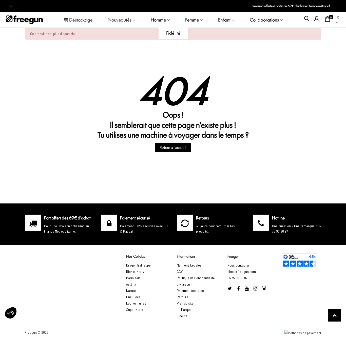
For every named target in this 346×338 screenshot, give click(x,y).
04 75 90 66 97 (237, 278)
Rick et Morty (135, 271)
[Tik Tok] (264, 288)
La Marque (184, 309)
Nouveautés (119, 19)
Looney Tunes (136, 303)
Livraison (183, 284)
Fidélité (173, 32)
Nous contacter (238, 265)
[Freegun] (24, 19)
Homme (158, 19)
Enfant (224, 19)
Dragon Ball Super (139, 265)
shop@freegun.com (241, 271)
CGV (180, 271)
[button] (11, 313)
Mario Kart (133, 278)
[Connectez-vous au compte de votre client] (317, 19)
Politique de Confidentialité (196, 278)
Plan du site (185, 303)
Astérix (131, 284)
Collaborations (264, 19)
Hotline (278, 218)
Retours (182, 297)
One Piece (133, 297)
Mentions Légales (189, 265)
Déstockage (80, 19)
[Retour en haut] (334, 315)
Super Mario (134, 309)
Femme (192, 19)
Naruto (131, 290)
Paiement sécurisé (190, 290)
